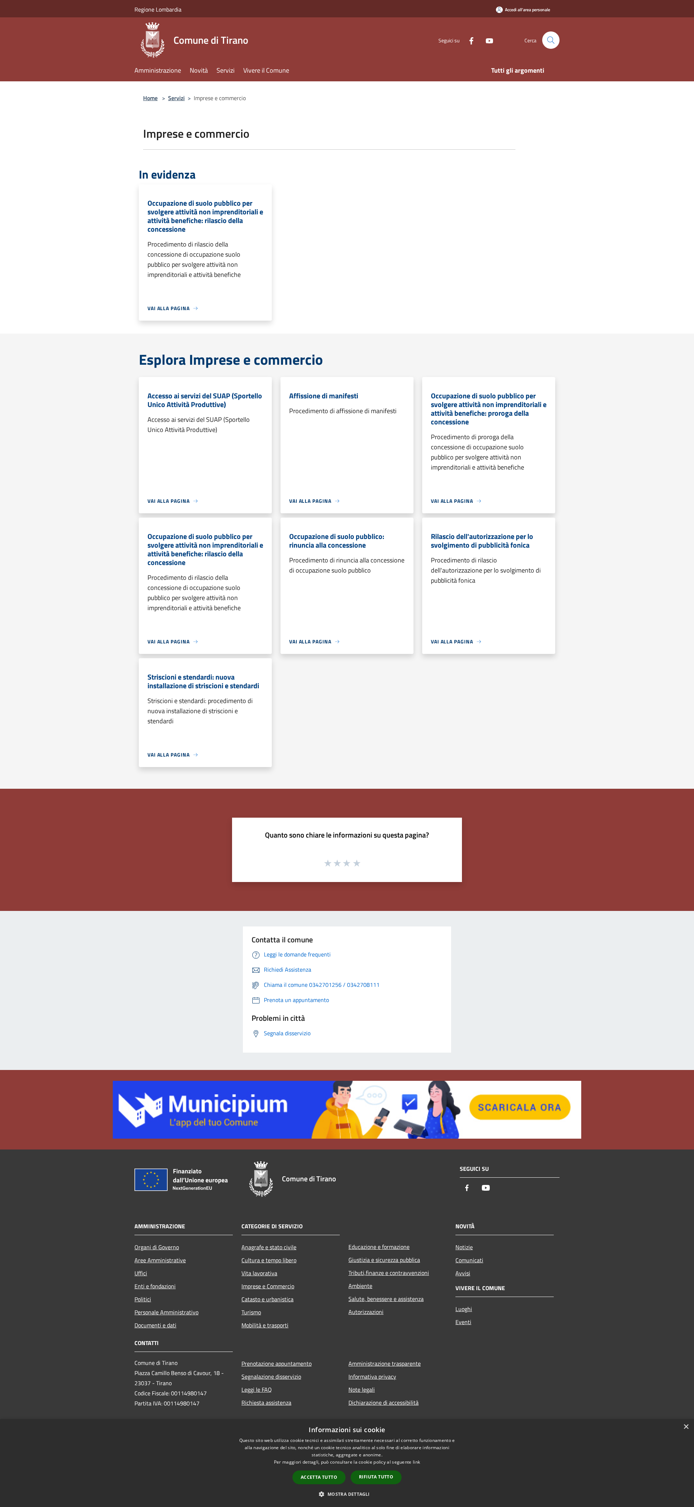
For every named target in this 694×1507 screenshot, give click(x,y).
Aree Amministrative (160, 1260)
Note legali (361, 1389)
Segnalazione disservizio (271, 1376)
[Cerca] (551, 40)
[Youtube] (486, 40)
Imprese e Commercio (267, 1286)
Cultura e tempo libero (268, 1260)
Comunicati (469, 1260)
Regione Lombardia (157, 9)
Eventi (463, 1322)
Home (150, 98)
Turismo (251, 1312)
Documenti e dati (155, 1325)
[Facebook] (468, 40)
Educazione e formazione (379, 1246)
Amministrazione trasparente (384, 1363)
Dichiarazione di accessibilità (383, 1402)
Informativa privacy (372, 1376)
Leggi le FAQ (256, 1389)
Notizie (464, 1247)
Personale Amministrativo (166, 1312)
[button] (346, 1494)
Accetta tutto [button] (319, 1477)
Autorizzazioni (366, 1311)
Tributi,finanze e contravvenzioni (388, 1272)
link (416, 1462)
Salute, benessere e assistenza (386, 1298)
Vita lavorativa (259, 1273)
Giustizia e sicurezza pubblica (384, 1259)
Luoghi (463, 1309)
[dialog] (347, 1463)
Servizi (176, 98)
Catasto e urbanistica (267, 1299)
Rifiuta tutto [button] (376, 1477)
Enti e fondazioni (155, 1286)
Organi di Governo (156, 1247)
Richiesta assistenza (266, 1402)
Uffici (140, 1273)
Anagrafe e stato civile (268, 1247)
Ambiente (360, 1285)
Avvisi (462, 1273)
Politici (142, 1299)
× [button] (686, 1427)
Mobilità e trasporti (264, 1325)
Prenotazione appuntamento (276, 1363)
